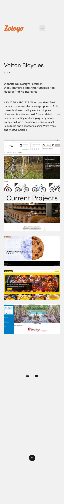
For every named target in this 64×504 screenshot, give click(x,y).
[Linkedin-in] (27, 376)
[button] (42, 28)
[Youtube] (36, 376)
